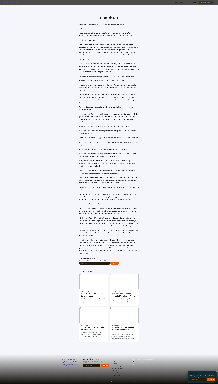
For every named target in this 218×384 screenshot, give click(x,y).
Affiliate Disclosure (118, 373)
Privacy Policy (116, 366)
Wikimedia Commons (144, 361)
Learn (182, 2)
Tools (189, 2)
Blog (194, 2)
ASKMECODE (11, 3)
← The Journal (84, 10)
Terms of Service (117, 368)
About (114, 361)
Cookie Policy (116, 375)
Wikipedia (133, 361)
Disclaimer (115, 370)
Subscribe (114, 263)
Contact (114, 363)
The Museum (173, 2)
